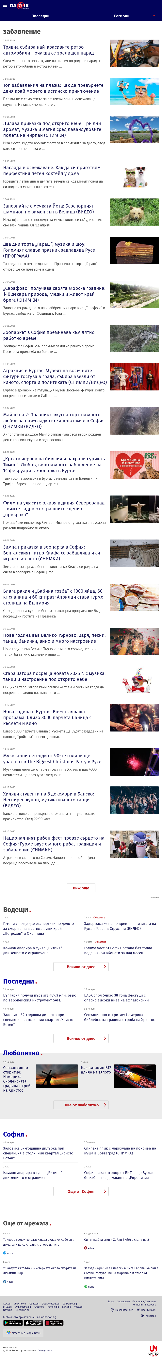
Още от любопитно (81, 1105)
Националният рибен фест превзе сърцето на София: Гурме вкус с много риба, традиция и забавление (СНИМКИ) (54, 844)
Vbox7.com (20, 1303)
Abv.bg (6, 1303)
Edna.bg (66, 1306)
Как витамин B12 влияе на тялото (96, 1070)
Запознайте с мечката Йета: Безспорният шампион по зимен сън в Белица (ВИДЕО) (48, 209)
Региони (122, 16)
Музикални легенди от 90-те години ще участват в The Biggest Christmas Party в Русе (52, 758)
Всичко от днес (81, 966)
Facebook (150, 1304)
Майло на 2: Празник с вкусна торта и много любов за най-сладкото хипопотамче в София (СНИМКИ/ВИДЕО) (54, 420)
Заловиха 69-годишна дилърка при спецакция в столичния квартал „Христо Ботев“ (38, 1019)
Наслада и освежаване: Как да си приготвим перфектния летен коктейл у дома (52, 170)
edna (91, 1248)
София (13, 1134)
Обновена (99, 917)
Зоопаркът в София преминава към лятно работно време (49, 335)
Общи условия (45, 1350)
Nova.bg (7, 1309)
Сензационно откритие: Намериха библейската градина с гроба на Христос (119, 1017)
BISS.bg (7, 1306)
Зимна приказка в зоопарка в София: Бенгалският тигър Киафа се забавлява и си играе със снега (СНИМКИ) (51, 553)
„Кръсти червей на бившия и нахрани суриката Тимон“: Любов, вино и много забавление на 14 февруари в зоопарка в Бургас (55, 464)
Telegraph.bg (22, 1309)
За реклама (123, 1301)
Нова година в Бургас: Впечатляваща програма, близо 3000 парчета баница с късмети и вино (47, 717)
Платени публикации (144, 1301)
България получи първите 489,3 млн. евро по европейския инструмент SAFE (39, 997)
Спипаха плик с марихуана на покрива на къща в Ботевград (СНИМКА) (120, 1150)
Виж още (81, 888)
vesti (10, 1281)
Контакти (138, 1304)
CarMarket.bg (70, 1303)
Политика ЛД (148, 1309)
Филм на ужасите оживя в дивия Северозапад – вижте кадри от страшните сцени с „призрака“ (54, 508)
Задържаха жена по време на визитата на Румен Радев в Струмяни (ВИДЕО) (120, 926)
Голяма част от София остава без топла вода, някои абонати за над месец (118, 950)
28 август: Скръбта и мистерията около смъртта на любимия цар (40, 1270)
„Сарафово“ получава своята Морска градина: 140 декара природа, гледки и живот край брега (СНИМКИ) (54, 294)
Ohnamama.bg (23, 1306)
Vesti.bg (78, 1306)
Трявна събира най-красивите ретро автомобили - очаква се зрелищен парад (48, 50)
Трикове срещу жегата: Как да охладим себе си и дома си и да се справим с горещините (38, 1242)
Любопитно (21, 1053)
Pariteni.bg (53, 1306)
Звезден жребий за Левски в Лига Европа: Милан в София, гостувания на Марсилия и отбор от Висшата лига (121, 1273)
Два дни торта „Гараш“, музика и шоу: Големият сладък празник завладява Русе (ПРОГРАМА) (49, 250)
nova (10, 1253)
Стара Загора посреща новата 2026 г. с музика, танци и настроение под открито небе (54, 676)
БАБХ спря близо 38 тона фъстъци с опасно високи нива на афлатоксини (116, 997)
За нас (111, 1301)
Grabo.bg (39, 1306)
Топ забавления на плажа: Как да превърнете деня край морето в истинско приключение (53, 88)
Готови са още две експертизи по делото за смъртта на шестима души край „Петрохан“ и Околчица (38, 928)
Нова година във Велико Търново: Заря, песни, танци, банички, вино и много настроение (54, 638)
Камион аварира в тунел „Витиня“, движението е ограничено (33, 950)
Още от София (81, 1191)
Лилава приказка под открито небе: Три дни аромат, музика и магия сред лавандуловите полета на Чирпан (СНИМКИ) (52, 129)
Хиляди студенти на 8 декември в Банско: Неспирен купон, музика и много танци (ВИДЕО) (48, 799)
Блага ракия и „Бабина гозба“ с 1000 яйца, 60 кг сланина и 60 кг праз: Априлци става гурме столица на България (53, 597)
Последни (40, 16)
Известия (150, 1315)
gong (91, 1286)
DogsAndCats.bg (50, 1303)
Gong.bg (34, 1303)
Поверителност (124, 1309)
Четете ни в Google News (26, 1332)
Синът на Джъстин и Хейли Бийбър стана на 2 (116, 1239)
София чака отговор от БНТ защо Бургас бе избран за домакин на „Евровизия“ (119, 1175)
